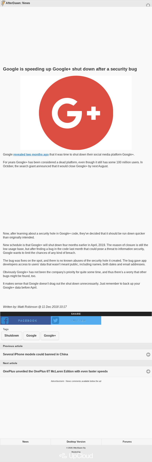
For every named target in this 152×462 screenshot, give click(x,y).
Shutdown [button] (11, 335)
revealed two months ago (31, 154)
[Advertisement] (75, 30)
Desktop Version (76, 441)
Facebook (27, 320)
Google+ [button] (50, 335)
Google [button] (31, 335)
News (25, 441)
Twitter (78, 320)
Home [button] (148, 5)
